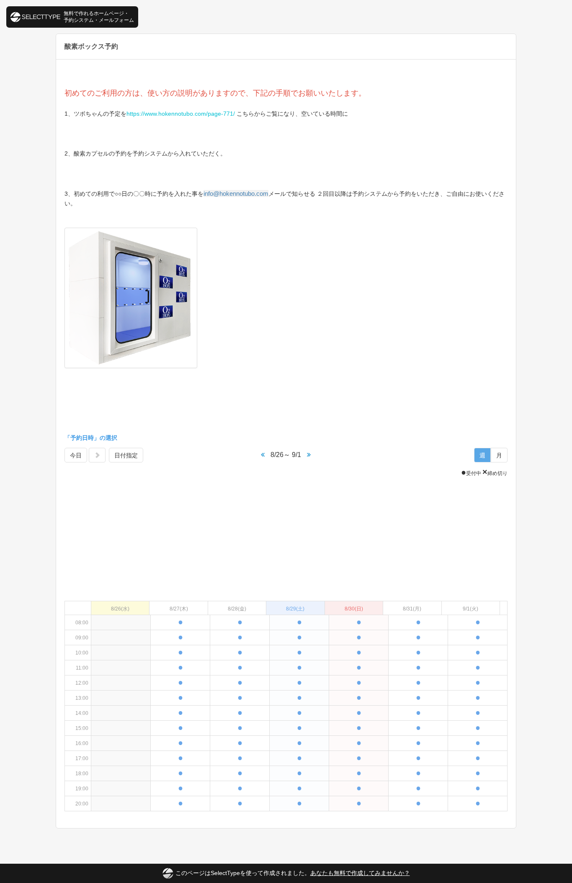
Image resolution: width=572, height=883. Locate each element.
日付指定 (126, 455)
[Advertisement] (286, 402)
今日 (76, 455)
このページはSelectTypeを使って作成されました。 (292, 873)
